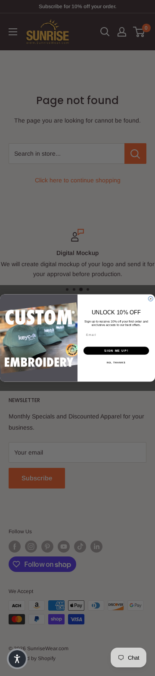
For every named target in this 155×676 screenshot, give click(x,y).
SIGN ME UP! (116, 351)
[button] (17, 658)
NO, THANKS (116, 362)
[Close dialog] (150, 298)
